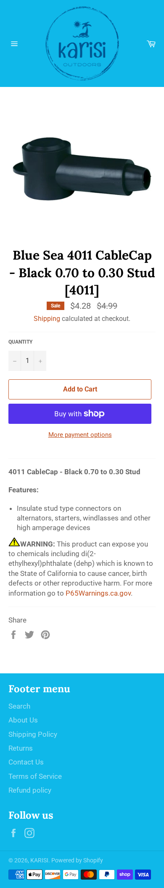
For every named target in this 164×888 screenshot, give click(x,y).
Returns (20, 748)
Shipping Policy (32, 734)
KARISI (39, 860)
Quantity (20, 342)
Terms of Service (35, 776)
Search (19, 706)
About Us (23, 720)
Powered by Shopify (77, 860)
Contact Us (26, 762)
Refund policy (29, 790)
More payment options (80, 435)
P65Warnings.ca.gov (98, 593)
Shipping (47, 319)
